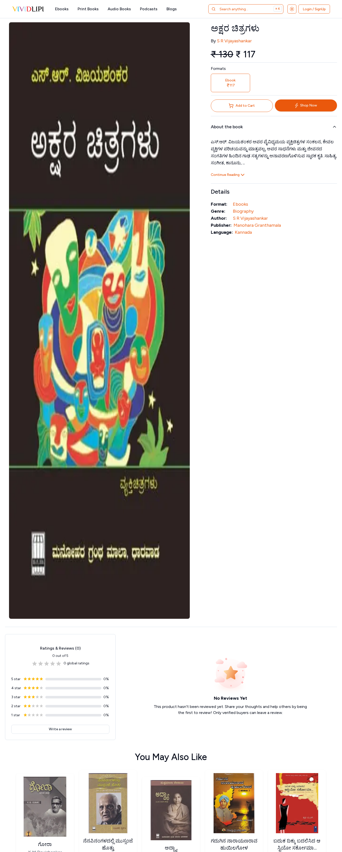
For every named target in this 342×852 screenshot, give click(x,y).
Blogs (171, 9)
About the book (227, 127)
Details (220, 191)
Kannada (243, 232)
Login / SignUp (314, 9)
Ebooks (62, 9)
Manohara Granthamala (257, 225)
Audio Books (119, 9)
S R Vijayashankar (234, 41)
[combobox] (239, 9)
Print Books (88, 9)
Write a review (60, 729)
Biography (243, 211)
